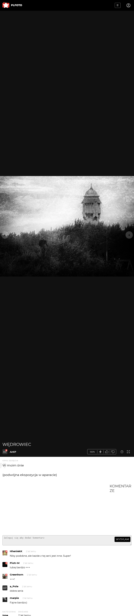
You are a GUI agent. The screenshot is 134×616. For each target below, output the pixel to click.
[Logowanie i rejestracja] (129, 5)
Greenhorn (16, 574)
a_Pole (14, 586)
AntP (13, 451)
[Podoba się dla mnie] (106, 451)
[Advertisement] (56, 508)
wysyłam (122, 539)
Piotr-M (14, 563)
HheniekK (16, 551)
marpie (14, 597)
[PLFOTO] (12, 5)
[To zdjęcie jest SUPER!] (100, 451)
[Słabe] (113, 451)
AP (5, 451)
